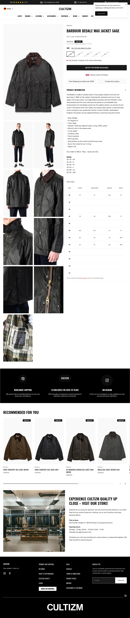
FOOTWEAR (64, 16)
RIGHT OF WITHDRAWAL (46, 574)
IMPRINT (69, 583)
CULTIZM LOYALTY (44, 578)
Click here (84, 278)
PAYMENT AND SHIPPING (46, 564)
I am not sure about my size (81, 48)
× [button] (126, 4)
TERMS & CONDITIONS (73, 574)
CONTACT (69, 569)
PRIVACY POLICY (71, 578)
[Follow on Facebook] (9, 573)
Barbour (69, 25)
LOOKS (41, 583)
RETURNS (42, 569)
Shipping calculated (79, 43)
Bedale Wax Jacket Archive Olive (109, 470)
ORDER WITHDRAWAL (47, 589)
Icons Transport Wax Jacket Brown (16, 470)
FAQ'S (67, 564)
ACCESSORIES (51, 16)
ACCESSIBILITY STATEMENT (74, 588)
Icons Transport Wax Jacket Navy (46, 470)
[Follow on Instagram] (4, 573)
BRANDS (27, 16)
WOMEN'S (85, 16)
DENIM (75, 16)
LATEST (20, 16)
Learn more (101, 13)
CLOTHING (39, 16)
